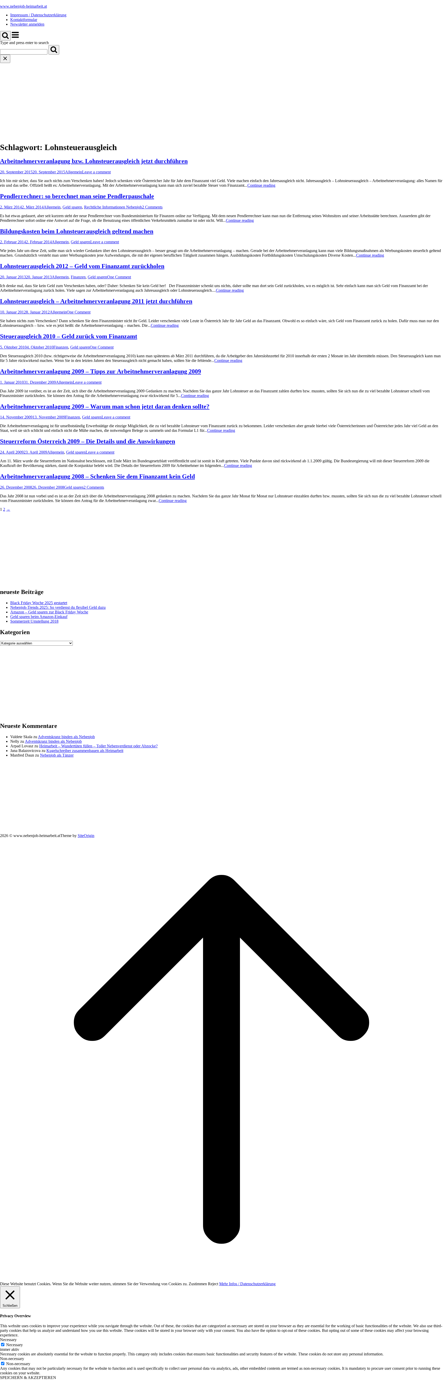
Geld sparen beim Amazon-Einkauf (38, 616)
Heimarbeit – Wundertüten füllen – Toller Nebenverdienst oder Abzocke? (98, 746)
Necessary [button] (8, 1339)
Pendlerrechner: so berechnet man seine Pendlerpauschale (77, 196)
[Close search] (5, 59)
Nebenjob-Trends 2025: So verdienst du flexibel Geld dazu (58, 607)
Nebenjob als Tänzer (57, 755)
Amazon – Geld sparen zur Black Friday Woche (49, 612)
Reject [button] (213, 1284)
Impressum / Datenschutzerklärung (38, 15)
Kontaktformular (23, 19)
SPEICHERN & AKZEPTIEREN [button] (28, 1377)
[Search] (53, 50)
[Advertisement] (221, 101)
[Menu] (15, 37)
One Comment (119, 277)
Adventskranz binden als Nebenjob (66, 737)
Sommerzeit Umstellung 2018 (34, 621)
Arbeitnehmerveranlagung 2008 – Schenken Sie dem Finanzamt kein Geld (97, 476)
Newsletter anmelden (27, 24)
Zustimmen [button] (198, 1284)
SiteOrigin (86, 835)
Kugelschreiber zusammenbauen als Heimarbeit (84, 750)
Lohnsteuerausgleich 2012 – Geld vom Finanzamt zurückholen (82, 266)
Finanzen (78, 277)
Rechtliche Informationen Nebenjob (113, 207)
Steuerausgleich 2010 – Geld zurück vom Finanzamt (68, 336)
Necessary (14, 1345)
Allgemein (73, 172)
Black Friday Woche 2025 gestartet (38, 603)
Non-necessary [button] (12, 1358)
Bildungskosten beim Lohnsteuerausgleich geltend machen (76, 231)
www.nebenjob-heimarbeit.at (23, 6)
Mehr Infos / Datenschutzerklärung (247, 1284)
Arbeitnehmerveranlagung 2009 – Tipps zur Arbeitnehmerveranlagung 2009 (100, 371)
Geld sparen (72, 207)
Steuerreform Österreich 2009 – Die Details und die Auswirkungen (87, 441)
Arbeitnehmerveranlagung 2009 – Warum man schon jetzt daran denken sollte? (104, 406)
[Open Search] (5, 35)
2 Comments (152, 207)
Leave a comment (96, 172)
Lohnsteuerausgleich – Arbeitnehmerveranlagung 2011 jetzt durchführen (96, 301)
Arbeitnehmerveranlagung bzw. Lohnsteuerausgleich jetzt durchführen (94, 161)
